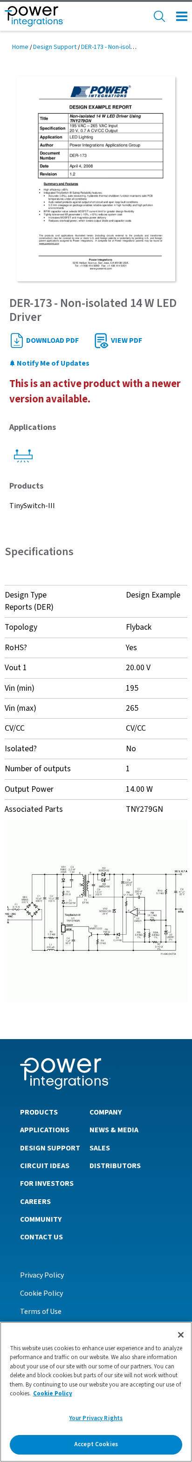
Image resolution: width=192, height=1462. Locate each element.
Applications (44, 1130)
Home (20, 47)
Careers (35, 1202)
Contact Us (41, 1237)
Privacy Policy (42, 1275)
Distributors (115, 1166)
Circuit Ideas (44, 1166)
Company (105, 1112)
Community (41, 1219)
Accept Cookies (96, 1444)
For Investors (47, 1183)
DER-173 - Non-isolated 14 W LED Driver (134, 47)
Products (39, 1112)
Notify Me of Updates (52, 363)
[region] (96, 1392)
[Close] (181, 1335)
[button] (96, 910)
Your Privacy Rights (96, 1418)
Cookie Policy (41, 1293)
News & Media (113, 1130)
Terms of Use (41, 1311)
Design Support (54, 47)
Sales (99, 1148)
